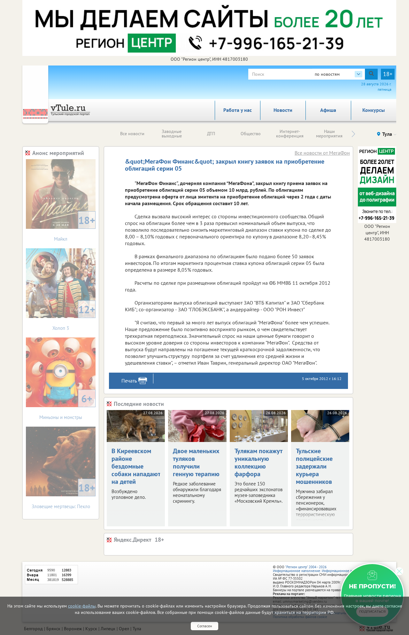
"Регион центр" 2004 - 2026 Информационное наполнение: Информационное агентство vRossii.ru (326, 569)
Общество (251, 133)
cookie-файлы (82, 606)
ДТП (211, 133)
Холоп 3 (73, 317)
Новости (283, 110)
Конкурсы (373, 110)
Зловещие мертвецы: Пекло (64, 495)
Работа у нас (237, 110)
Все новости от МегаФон (322, 153)
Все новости (132, 133)
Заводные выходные (172, 133)
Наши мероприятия (329, 133)
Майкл (74, 227)
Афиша (328, 110)
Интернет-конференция (290, 133)
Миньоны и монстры (65, 406)
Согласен (204, 625)
